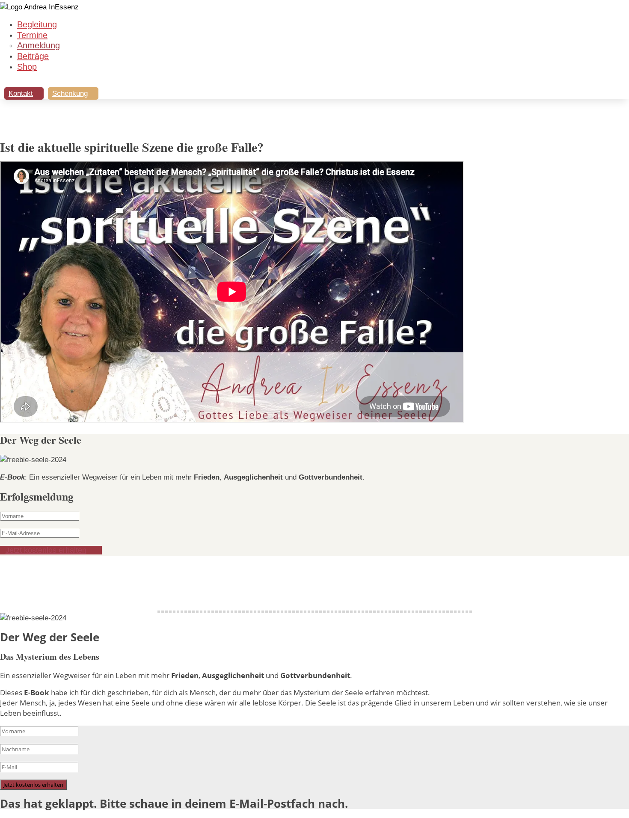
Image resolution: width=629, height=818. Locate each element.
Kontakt (21, 93)
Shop (27, 66)
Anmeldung (38, 45)
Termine (32, 35)
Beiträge (33, 56)
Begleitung (37, 24)
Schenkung (70, 93)
